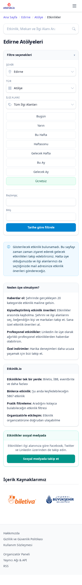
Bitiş (8, 210)
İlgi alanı (13, 97)
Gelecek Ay (41, 172)
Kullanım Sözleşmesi (17, 545)
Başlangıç (11, 195)
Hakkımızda (11, 533)
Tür (8, 81)
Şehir (10, 64)
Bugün (41, 116)
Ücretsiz (41, 181)
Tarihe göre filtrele (41, 227)
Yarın (41, 125)
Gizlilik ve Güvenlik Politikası (23, 539)
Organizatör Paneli (16, 554)
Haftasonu (41, 144)
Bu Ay (41, 162)
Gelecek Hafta (41, 153)
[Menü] (74, 6)
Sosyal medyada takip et (41, 459)
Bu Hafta (41, 135)
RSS (6, 566)
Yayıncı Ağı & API (15, 560)
